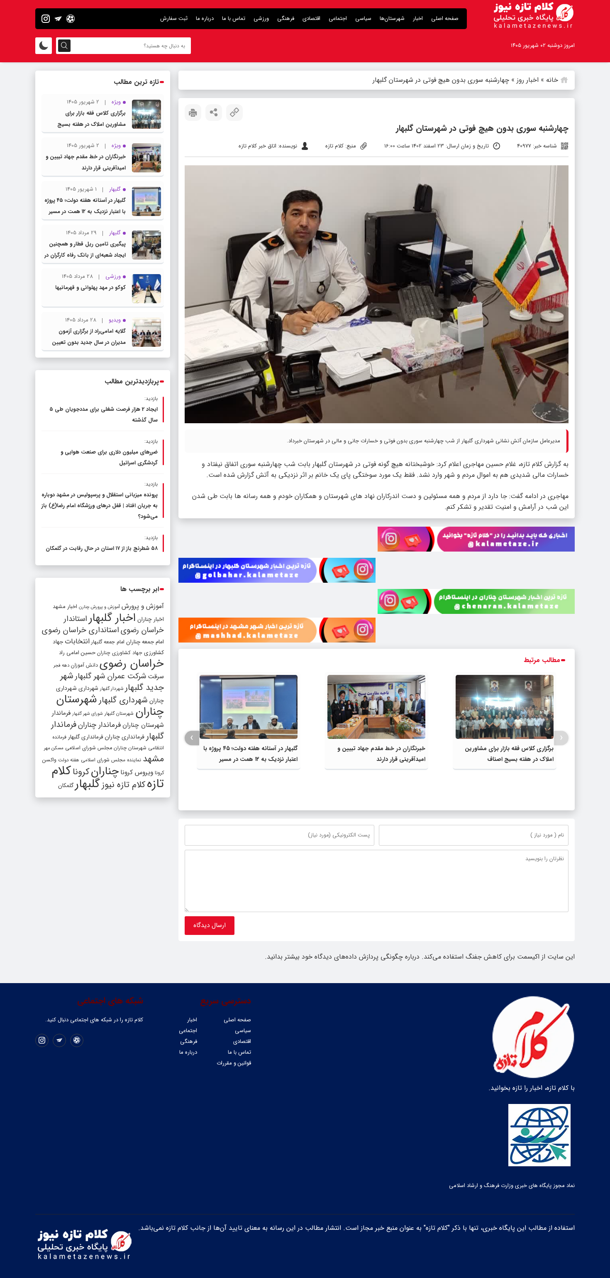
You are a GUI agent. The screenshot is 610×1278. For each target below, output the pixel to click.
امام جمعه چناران (145, 642)
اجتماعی (338, 18)
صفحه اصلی (445, 18)
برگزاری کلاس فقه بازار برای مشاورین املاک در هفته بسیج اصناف (91, 124)
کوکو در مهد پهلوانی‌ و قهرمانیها (90, 287)
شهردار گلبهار (111, 688)
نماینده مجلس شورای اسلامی (111, 760)
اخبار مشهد (65, 606)
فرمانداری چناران (124, 736)
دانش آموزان (84, 665)
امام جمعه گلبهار (107, 642)
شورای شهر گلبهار (87, 713)
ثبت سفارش (174, 18)
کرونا (81, 772)
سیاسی (363, 18)
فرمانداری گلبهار (85, 737)
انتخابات (77, 641)
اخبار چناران (150, 619)
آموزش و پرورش (143, 606)
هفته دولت (68, 760)
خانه (552, 80)
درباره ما (205, 18)
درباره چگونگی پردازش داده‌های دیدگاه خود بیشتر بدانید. (342, 957)
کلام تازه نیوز (123, 785)
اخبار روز (528, 80)
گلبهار (87, 784)
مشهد (153, 759)
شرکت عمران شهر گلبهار (110, 676)
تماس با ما (233, 18)
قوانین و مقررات (234, 1063)
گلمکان (65, 785)
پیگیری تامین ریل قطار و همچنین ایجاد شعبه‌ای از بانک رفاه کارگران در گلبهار (85, 255)
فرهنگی (285, 18)
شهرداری (88, 688)
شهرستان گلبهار (119, 713)
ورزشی (261, 18)
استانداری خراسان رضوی (80, 630)
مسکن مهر (53, 748)
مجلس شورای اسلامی (88, 748)
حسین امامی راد (77, 652)
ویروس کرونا (136, 772)
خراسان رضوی (132, 663)
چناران (105, 771)
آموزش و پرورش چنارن (99, 607)
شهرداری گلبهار (123, 700)
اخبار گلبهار (112, 618)
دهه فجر (61, 665)
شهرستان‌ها (392, 18)
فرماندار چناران (99, 725)
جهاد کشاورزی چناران (119, 653)
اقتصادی (311, 18)
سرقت (156, 677)
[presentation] (561, 738)
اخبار (418, 18)
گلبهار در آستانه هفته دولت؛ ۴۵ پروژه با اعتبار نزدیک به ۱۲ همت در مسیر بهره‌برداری (250, 759)
